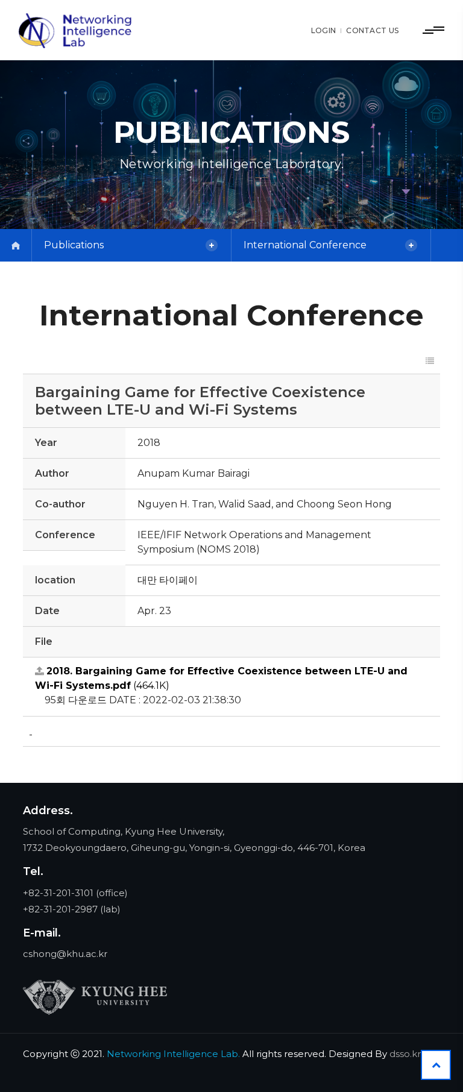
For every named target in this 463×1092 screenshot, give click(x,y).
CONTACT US (372, 30)
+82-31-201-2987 (60, 909)
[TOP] (436, 1065)
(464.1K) (221, 678)
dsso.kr (405, 1053)
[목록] (430, 361)
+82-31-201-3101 (58, 893)
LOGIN (323, 30)
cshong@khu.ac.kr (65, 953)
